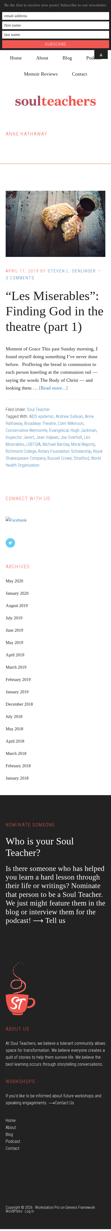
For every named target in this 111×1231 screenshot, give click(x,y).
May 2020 (14, 581)
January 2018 (17, 778)
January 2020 (17, 593)
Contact (12, 1148)
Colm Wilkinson (71, 423)
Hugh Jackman (83, 430)
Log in (29, 1211)
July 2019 (14, 618)
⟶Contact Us (61, 1102)
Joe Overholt (71, 437)
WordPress (14, 1211)
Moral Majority (83, 444)
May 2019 (14, 642)
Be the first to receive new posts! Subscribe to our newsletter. (55, 5)
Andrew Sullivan (69, 416)
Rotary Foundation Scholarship (64, 451)
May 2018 (14, 729)
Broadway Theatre (40, 423)
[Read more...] (53, 388)
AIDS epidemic (41, 416)
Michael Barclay (56, 444)
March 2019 (16, 667)
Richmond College (21, 451)
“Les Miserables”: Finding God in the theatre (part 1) (54, 311)
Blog (9, 1134)
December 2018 (19, 704)
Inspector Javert (20, 437)
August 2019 (17, 605)
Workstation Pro (47, 1207)
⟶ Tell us (49, 920)
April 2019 (15, 655)
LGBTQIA (33, 444)
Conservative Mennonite (26, 430)
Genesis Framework (80, 1207)
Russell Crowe (59, 458)
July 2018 (14, 716)
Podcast (13, 1141)
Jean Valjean (47, 437)
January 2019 (17, 692)
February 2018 (18, 766)
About (11, 1127)
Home (11, 1120)
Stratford (81, 458)
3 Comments (20, 277)
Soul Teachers (55, 101)
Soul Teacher (38, 409)
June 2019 (14, 630)
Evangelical (59, 430)
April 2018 (15, 741)
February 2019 (18, 679)
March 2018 (16, 753)
